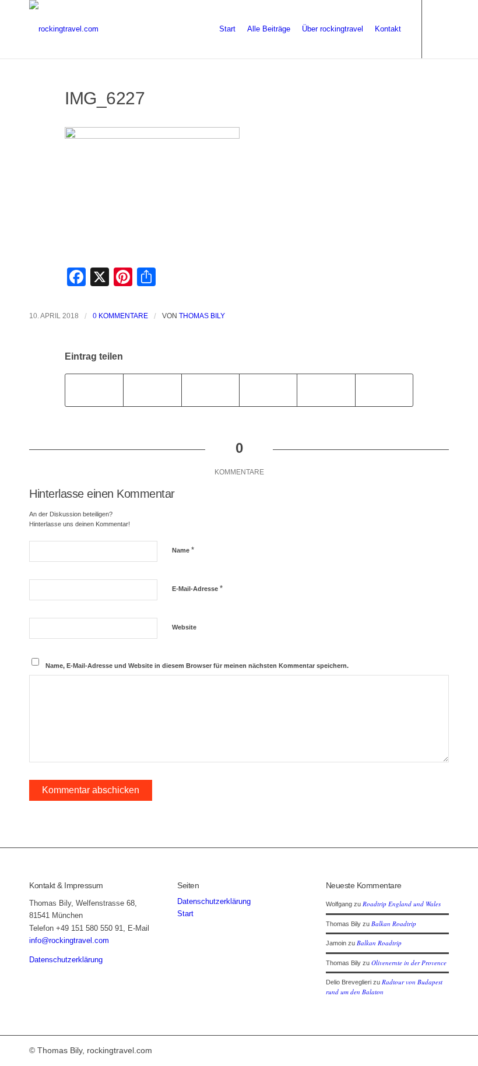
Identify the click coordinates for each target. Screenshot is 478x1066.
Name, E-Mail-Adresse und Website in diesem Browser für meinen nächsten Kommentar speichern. (197, 665)
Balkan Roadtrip (393, 923)
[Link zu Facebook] (440, 28)
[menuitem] (227, 29)
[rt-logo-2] (64, 29)
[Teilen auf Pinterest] (268, 390)
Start (185, 913)
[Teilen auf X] (152, 390)
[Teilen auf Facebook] (94, 390)
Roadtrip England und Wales (402, 903)
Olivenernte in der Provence (409, 962)
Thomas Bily (202, 316)
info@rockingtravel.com (69, 940)
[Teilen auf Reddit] (325, 390)
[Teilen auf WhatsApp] (210, 390)
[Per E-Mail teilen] (384, 390)
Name (183, 550)
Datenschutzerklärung (66, 959)
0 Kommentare (120, 316)
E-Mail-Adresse (197, 588)
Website (184, 627)
